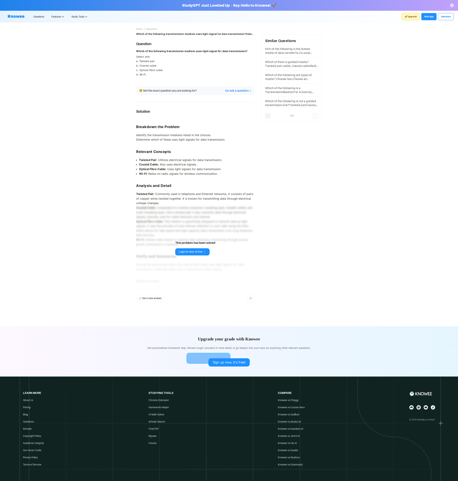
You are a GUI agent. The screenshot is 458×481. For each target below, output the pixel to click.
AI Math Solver (156, 414)
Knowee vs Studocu (289, 457)
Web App (429, 16)
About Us (28, 400)
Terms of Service (32, 464)
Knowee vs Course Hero (291, 407)
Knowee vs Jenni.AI (289, 435)
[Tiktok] (433, 407)
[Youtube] (426, 407)
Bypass (152, 435)
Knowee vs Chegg (288, 400)
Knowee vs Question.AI (290, 428)
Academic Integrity (33, 443)
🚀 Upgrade (411, 16)
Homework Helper (158, 407)
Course (152, 443)
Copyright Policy (32, 435)
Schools (27, 428)
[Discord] (411, 407)
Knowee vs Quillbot (288, 414)
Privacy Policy (30, 457)
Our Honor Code (32, 450)
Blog (25, 414)
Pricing (27, 407)
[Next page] (315, 115)
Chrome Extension (158, 400)
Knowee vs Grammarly (290, 464)
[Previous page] (268, 115)
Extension (446, 16)
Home (139, 29)
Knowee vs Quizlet (288, 450)
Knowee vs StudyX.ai (289, 421)
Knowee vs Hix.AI (287, 443)
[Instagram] (418, 407)
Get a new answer (152, 298)
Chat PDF (153, 428)
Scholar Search (156, 421)
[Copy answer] (250, 298)
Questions (38, 16)
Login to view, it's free (191, 251)
